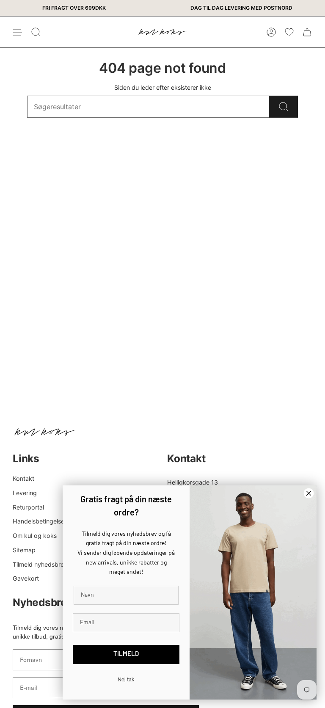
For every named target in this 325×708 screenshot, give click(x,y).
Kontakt (23, 478)
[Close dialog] (308, 493)
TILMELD (126, 654)
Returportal (28, 507)
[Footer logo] (44, 432)
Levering (25, 492)
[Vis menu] (16, 32)
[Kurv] (307, 32)
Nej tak (126, 679)
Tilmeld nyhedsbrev (40, 564)
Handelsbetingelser (39, 521)
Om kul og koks (35, 535)
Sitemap (24, 550)
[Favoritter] (289, 32)
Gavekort (26, 578)
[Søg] (283, 107)
